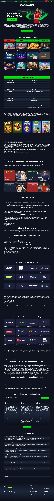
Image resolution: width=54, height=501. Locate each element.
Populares (8, 40)
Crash (32, 40)
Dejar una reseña (45, 398)
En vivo (20, 40)
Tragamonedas (44, 40)
